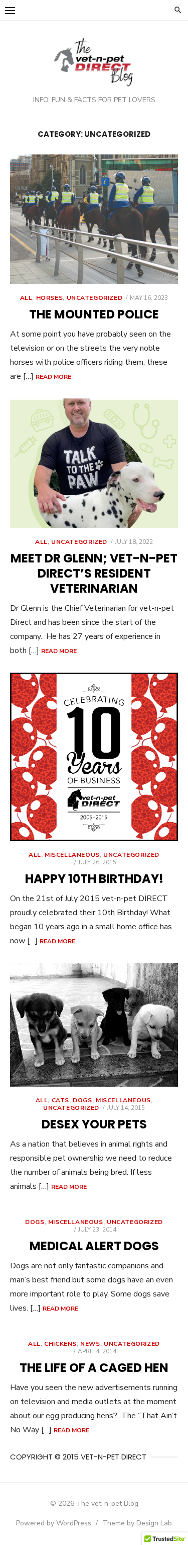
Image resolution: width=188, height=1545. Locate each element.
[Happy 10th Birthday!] (94, 757)
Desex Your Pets (94, 1124)
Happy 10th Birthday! (94, 878)
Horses (49, 298)
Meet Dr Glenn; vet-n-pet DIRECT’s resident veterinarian (94, 573)
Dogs (82, 1100)
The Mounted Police (94, 314)
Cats (60, 1100)
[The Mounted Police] (94, 219)
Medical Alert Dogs (94, 1246)
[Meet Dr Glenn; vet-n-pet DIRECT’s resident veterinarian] (94, 463)
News (90, 1344)
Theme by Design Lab (137, 1523)
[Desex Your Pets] (94, 1025)
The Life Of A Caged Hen (94, 1367)
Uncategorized (95, 298)
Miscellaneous (72, 855)
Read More (53, 377)
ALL (26, 298)
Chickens (60, 1344)
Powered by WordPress (53, 1523)
